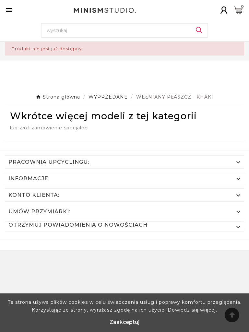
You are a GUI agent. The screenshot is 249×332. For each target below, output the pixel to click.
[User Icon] (224, 10)
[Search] (199, 30)
